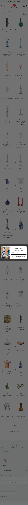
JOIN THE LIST (18, 254)
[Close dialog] (26, 246)
